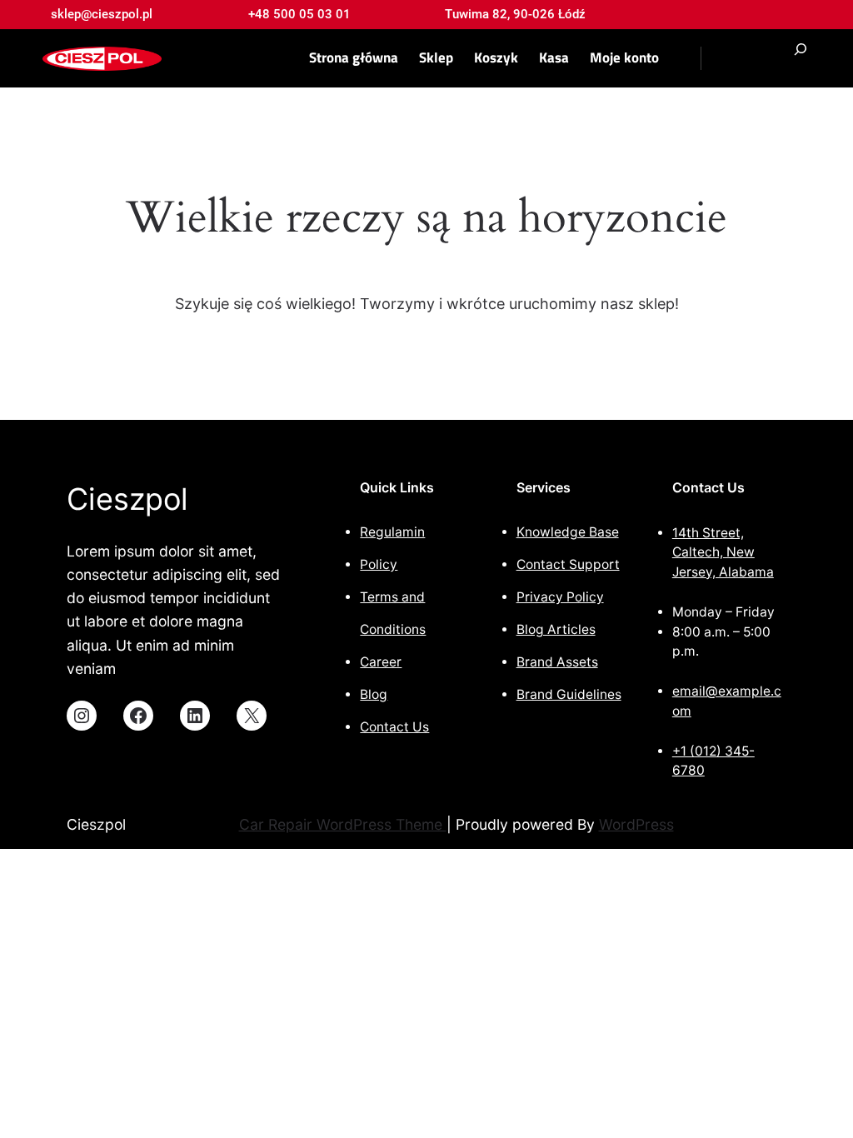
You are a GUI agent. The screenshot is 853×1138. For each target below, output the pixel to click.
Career (381, 662)
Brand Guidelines (568, 694)
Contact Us (394, 727)
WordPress (636, 824)
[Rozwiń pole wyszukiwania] (801, 58)
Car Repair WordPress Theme (342, 824)
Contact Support (568, 564)
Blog (373, 694)
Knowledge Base (567, 532)
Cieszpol (127, 499)
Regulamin (392, 532)
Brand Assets (557, 662)
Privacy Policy (560, 597)
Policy (378, 564)
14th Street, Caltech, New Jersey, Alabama (723, 552)
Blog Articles (556, 629)
